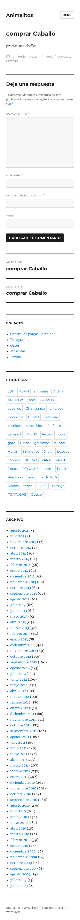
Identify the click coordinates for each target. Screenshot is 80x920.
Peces (13, 469)
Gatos (15, 345)
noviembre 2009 (23, 857)
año (32, 400)
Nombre (14, 175)
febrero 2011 (20, 771)
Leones (14, 460)
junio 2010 (18, 817)
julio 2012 (18, 674)
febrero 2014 (20, 565)
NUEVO (30, 460)
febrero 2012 (20, 702)
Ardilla (58, 391)
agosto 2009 (20, 874)
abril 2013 (18, 622)
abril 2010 (18, 828)
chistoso (56, 408)
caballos (14, 408)
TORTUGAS (17, 494)
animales (41, 391)
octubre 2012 (20, 656)
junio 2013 (18, 611)
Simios (13, 486)
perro (47, 469)
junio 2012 (18, 679)
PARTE (60, 460)
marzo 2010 (19, 834)
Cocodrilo (15, 417)
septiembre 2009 (24, 868)
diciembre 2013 (22, 576)
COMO (33, 417)
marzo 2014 (19, 559)
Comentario (18, 113)
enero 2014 (19, 570)
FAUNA (31, 434)
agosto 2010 (20, 805)
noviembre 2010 (23, 788)
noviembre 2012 (23, 651)
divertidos (34, 426)
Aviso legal (31, 908)
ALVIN (24, 391)
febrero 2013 (20, 633)
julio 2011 (17, 742)
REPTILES (49, 477)
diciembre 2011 (22, 714)
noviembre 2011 (23, 719)
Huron (13, 451)
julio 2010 (18, 811)
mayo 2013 (18, 616)
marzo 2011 (19, 765)
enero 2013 (19, 639)
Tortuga (58, 486)
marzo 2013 (19, 628)
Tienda (48, 56)
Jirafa (48, 451)
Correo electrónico (25, 195)
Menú (67, 15)
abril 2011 (17, 760)
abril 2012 (18, 691)
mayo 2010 (19, 823)
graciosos (41, 443)
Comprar (12, 60)
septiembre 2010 (23, 800)
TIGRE (42, 486)
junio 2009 (19, 886)
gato (11, 443)
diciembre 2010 (22, 782)
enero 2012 (19, 708)
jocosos (63, 451)
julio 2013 (18, 605)
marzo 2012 (19, 697)
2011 (11, 391)
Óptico (36, 494)
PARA (46, 460)
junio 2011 (18, 748)
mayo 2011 (18, 754)
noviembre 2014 (23, 542)
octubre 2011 (20, 725)
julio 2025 (18, 536)
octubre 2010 (20, 794)
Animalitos (19, 15)
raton (32, 477)
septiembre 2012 (23, 662)
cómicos (15, 426)
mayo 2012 (19, 685)
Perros (15, 357)
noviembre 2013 (23, 582)
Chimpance (35, 408)
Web (10, 215)
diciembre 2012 (22, 645)
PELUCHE (30, 469)
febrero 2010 (20, 840)
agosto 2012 (20, 668)
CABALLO (63, 56)
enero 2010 (19, 845)
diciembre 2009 (23, 851)
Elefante (54, 426)
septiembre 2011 (23, 731)
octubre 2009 (21, 863)
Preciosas (15, 477)
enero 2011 (18, 777)
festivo (47, 434)
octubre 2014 (20, 548)
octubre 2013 (20, 588)
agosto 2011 (19, 737)
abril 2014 (18, 553)
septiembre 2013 (23, 593)
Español (14, 434)
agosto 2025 (20, 530)
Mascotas (18, 351)
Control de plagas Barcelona (33, 334)
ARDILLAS (16, 400)
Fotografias (19, 340)
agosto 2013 (20, 599)
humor (59, 443)
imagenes (31, 451)
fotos (62, 434)
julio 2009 (18, 880)
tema (27, 486)
